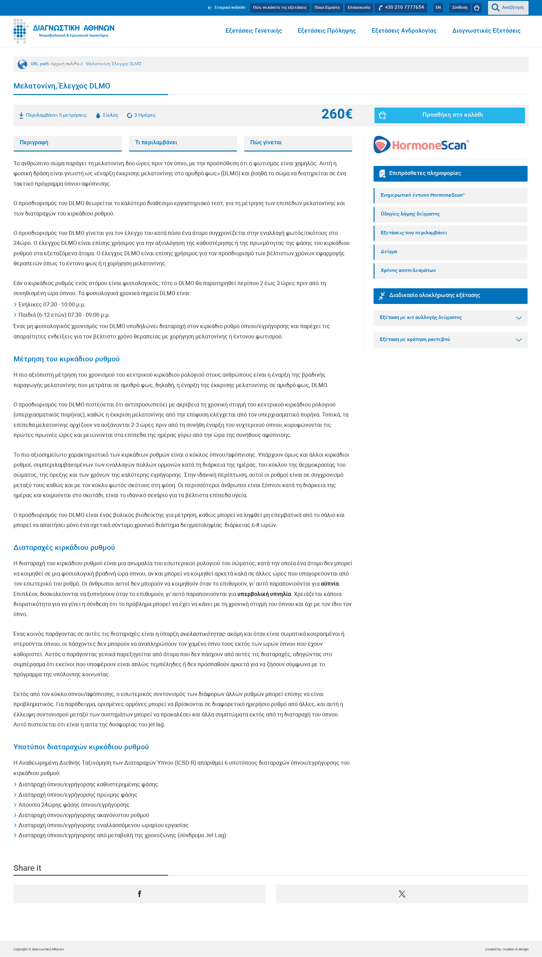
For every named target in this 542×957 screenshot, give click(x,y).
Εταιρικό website (230, 8)
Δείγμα (389, 251)
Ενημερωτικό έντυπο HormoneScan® (423, 195)
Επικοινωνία (359, 8)
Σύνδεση (459, 8)
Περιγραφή (34, 143)
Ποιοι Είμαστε (327, 8)
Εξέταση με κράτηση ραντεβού (415, 339)
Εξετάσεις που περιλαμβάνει (414, 233)
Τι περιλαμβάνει (156, 143)
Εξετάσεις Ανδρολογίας (404, 31)
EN (438, 8)
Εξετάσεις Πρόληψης (327, 31)
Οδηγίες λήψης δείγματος (410, 214)
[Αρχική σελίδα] (63, 31)
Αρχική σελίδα (65, 64)
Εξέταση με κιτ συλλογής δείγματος (421, 317)
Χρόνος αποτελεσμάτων (408, 270)
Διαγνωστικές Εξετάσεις (486, 31)
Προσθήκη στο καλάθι (452, 115)
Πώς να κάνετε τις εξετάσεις (280, 8)
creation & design (515, 949)
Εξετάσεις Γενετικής (254, 31)
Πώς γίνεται (266, 143)
